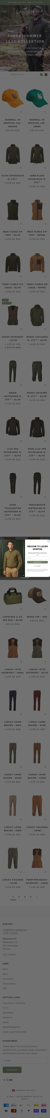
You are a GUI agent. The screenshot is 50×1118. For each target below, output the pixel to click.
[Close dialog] (48, 541)
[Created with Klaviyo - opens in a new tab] (25, 577)
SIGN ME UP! (37, 562)
